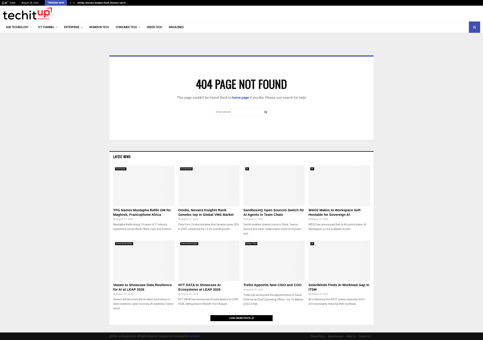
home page (240, 98)
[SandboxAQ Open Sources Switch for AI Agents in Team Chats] (274, 185)
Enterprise (71, 27)
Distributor (120, 169)
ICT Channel (46, 27)
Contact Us (365, 336)
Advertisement (335, 336)
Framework (194, 336)
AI (247, 169)
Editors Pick (251, 244)
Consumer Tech (126, 27)
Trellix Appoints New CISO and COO (272, 285)
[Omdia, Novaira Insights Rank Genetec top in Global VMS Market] (209, 185)
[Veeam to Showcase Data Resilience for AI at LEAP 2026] (144, 260)
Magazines (176, 27)
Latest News (122, 156)
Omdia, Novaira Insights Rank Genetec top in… (102, 3)
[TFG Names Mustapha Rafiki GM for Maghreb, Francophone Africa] (144, 185)
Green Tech (154, 27)
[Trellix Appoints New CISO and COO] (274, 260)
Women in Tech (99, 27)
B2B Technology (17, 27)
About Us (351, 336)
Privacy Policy (318, 336)
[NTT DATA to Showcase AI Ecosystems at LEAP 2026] (209, 260)
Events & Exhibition (124, 244)
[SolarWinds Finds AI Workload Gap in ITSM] (339, 260)
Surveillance (186, 169)
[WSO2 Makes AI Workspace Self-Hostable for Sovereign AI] (339, 185)
